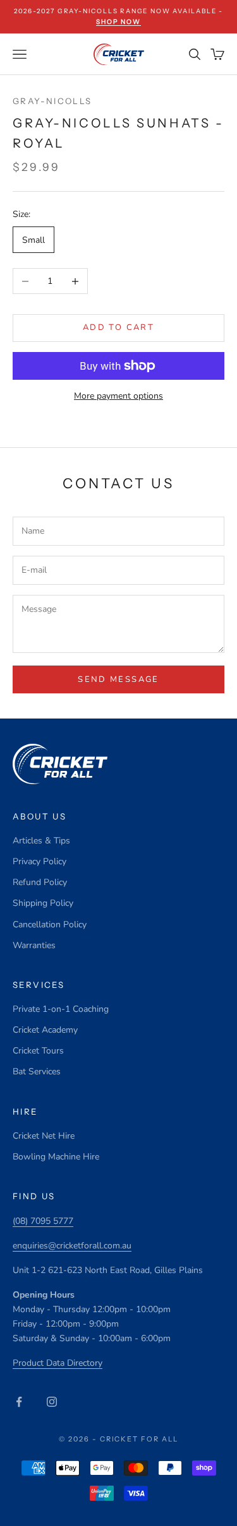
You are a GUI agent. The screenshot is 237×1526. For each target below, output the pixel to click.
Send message (118, 679)
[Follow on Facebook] (19, 1401)
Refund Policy (40, 882)
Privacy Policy (39, 861)
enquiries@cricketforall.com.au (72, 1246)
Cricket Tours (38, 1051)
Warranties (34, 945)
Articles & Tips (41, 841)
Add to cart (118, 327)
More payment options (118, 396)
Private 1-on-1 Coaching (61, 1009)
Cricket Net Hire (44, 1136)
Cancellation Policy (50, 924)
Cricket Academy (45, 1030)
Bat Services (37, 1071)
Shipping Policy (43, 903)
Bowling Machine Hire (56, 1157)
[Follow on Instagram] (52, 1401)
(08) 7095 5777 (43, 1221)
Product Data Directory (57, 1363)
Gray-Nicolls (52, 101)
